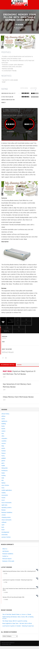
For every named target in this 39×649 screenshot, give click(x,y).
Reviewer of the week (8, 561)
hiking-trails (5, 468)
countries (4, 441)
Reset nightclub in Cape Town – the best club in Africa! (17, 623)
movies (3, 498)
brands (3, 428)
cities (3, 436)
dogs (3, 446)
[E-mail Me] (6, 358)
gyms (3, 463)
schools (4, 515)
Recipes (4, 510)
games (3, 461)
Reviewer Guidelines (7, 512)
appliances (4, 421)
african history (5, 414)
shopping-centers (6, 517)
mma (3, 488)
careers (3, 431)
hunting (3, 475)
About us (4, 549)
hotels (3, 473)
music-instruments (7, 502)
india (3, 478)
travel (3, 530)
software (4, 522)
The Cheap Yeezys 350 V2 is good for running (14, 621)
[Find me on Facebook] (3, 358)
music (3, 500)
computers (4, 438)
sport (3, 525)
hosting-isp (4, 470)
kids (3, 480)
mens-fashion (5, 485)
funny (3, 456)
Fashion (4, 451)
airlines (3, 416)
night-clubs (4, 505)
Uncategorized (5, 532)
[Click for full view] (18, 42)
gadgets (4, 458)
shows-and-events (6, 520)
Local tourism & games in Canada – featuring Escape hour (18, 626)
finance (3, 453)
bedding (4, 338)
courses (4, 443)
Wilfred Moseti (8, 352)
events (3, 448)
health (3, 465)
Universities (5, 535)
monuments (5, 495)
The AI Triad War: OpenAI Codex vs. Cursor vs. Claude (16, 614)
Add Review (5, 551)
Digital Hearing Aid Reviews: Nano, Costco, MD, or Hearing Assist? (17, 617)
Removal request (6, 559)
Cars (3, 433)
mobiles (4, 493)
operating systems (7, 507)
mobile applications (7, 490)
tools (3, 527)
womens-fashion (6, 537)
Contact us (5, 556)
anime (3, 419)
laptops (3, 483)
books (3, 426)
